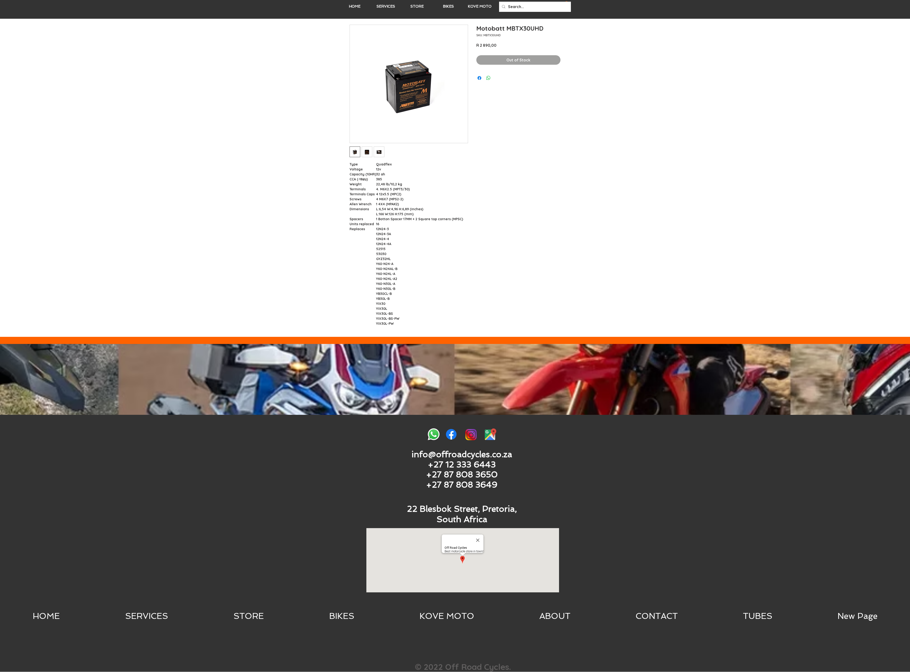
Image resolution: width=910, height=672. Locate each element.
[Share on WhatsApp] (488, 78)
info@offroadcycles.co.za (461, 454)
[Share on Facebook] (479, 78)
